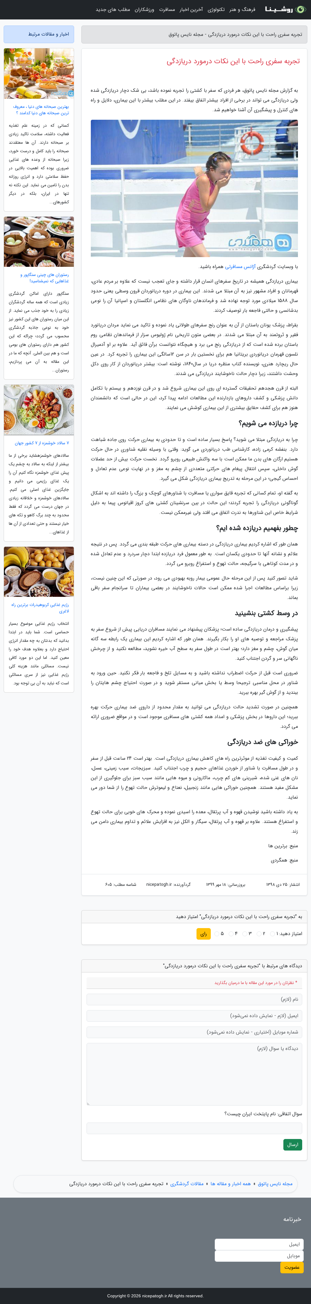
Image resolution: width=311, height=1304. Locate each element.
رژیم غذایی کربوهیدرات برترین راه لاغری (40, 608)
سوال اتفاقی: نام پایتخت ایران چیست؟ (263, 1114)
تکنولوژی (216, 9)
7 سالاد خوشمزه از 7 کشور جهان (42, 443)
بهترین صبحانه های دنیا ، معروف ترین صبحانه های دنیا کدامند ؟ (41, 110)
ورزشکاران (144, 9)
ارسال (292, 1144)
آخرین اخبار (191, 9)
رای (203, 934)
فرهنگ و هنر (242, 9)
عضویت (292, 1267)
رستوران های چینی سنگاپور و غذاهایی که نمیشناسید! (44, 278)
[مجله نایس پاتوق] (284, 9)
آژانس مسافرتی (240, 266)
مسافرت (167, 9)
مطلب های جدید (113, 9)
